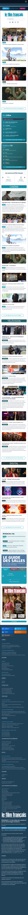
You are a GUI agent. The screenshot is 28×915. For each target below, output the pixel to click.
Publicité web (4, 798)
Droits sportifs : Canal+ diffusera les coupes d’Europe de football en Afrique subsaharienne (14, 713)
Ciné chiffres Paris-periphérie (7, 669)
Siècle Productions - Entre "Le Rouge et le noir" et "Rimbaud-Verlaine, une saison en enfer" (14, 551)
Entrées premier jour (5, 668)
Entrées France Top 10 (8, 119)
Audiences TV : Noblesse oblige (7, 726)
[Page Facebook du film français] (13, 22)
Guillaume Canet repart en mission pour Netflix (10, 761)
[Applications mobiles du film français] (18, 22)
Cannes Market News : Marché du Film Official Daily (11, 811)
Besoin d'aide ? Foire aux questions (8, 749)
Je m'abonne (14, 621)
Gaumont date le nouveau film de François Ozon (14, 537)
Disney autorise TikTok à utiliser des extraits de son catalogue (13, 767)
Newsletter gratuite (5, 744)
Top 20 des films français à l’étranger (8, 675)
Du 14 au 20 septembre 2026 (7, 690)
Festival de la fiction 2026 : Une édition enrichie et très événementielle (11, 705)
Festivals (3, 681)
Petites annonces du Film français (8, 748)
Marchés (3, 682)
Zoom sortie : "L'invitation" (6, 647)
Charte (3, 800)
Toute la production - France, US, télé (8, 745)
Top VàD (3, 775)
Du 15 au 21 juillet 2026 (6, 733)
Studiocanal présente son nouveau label (9, 653)
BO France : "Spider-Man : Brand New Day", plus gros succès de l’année (13, 546)
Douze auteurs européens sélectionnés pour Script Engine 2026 (13, 711)
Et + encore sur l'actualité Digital (12, 527)
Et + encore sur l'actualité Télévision (13, 457)
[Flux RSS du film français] (10, 22)
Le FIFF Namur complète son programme (9, 652)
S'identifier (6, 8)
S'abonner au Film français (6, 741)
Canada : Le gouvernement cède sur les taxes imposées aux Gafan (14, 768)
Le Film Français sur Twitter (6, 803)
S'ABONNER (22, 8)
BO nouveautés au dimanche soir (8, 665)
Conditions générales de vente (7, 794)
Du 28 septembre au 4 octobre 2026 (8, 693)
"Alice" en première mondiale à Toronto (9, 715)
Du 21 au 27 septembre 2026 (7, 692)
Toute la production (14, 581)
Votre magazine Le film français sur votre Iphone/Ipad (11, 807)
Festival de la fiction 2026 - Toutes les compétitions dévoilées (13, 541)
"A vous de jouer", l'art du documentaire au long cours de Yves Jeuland (13, 702)
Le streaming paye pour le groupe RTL (8, 766)
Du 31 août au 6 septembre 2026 (7, 688)
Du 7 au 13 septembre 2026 (6, 689)
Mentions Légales (5, 791)
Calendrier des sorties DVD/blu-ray (8, 781)
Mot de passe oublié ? (14, 8)
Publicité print (4, 799)
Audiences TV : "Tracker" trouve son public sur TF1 (10, 727)
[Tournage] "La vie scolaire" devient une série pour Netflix (12, 757)
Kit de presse (4, 796)
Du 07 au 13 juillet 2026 (6, 734)
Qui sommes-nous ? (5, 788)
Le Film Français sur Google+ (7, 804)
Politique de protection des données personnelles (11, 792)
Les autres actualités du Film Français (14, 108)
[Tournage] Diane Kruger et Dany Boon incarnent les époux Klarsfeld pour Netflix (14, 760)
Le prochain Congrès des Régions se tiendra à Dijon (11, 646)
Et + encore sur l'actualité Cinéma (12, 315)
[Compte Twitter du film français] (15, 22)
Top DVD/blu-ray (4, 774)
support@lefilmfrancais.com (17, 852)
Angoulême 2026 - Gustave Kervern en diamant (10, 645)
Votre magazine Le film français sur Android (9, 808)
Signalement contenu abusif (7, 795)
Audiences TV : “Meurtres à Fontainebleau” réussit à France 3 (12, 723)
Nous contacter (4, 790)
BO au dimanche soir (5, 664)
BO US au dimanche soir (6, 674)
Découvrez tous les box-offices (14, 139)
